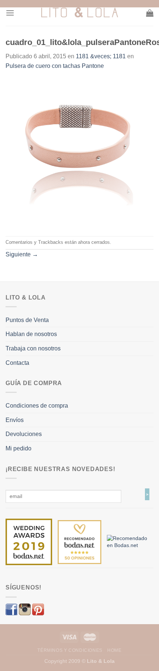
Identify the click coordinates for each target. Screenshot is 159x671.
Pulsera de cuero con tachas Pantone (55, 66)
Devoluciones (24, 434)
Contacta (17, 363)
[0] (29, 541)
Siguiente (22, 254)
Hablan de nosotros (31, 334)
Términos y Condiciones (69, 650)
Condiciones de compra (37, 405)
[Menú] (10, 13)
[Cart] (149, 13)
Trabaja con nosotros (33, 348)
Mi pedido (18, 448)
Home (114, 650)
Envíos (15, 420)
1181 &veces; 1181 (101, 56)
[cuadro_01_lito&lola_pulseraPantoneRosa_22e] (79, 153)
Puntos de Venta (27, 320)
